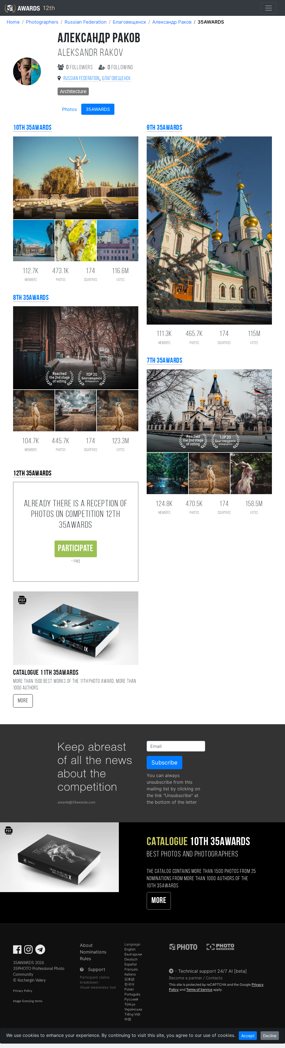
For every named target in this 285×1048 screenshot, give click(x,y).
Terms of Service (199, 989)
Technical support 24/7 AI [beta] (212, 971)
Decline (269, 1035)
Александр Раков (171, 22)
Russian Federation (86, 22)
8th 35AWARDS (31, 298)
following (120, 68)
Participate (75, 548)
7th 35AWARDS (164, 360)
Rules (85, 958)
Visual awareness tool (98, 987)
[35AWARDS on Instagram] (28, 951)
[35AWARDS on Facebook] (17, 951)
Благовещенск (129, 22)
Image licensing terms (28, 1001)
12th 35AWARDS (32, 473)
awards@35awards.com (76, 802)
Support (96, 969)
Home (13, 22)
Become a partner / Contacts (196, 977)
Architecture (73, 91)
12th (48, 7)
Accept (247, 1035)
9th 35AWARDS (164, 128)
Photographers (42, 22)
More (23, 701)
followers (80, 68)
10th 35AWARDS (32, 128)
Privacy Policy (22, 990)
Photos (69, 109)
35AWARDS (98, 109)
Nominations (93, 952)
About (86, 945)
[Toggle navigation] (268, 8)
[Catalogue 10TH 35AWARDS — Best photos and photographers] (59, 857)
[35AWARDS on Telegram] (40, 951)
